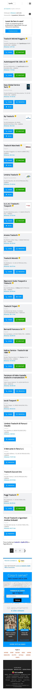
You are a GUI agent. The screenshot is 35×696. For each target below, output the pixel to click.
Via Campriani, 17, (9, 500)
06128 (18, 181)
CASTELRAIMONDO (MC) (11, 312)
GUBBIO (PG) (25, 151)
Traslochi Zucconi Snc (13, 472)
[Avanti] (24, 550)
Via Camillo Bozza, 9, (10, 288)
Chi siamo (8, 679)
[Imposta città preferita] (5, 3)
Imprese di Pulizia (8, 90)
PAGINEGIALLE (16, 674)
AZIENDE (28, 655)
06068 (21, 240)
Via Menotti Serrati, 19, (11, 525)
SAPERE (29, 652)
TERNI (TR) (7, 95)
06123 (16, 263)
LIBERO (6, 674)
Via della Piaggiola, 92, (10, 151)
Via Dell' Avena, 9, (9, 476)
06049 (22, 212)
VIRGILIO (11, 674)
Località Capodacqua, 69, (11, 43)
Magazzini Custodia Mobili (10, 178)
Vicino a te (21, 15)
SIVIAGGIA (8, 677)
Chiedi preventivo (13, 31)
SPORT (11, 652)
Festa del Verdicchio (24, 633)
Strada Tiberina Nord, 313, (12, 357)
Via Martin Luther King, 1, (11, 240)
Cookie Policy (26, 679)
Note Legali (14, 679)
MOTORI (17, 652)
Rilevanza (13, 13)
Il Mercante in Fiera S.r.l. (14, 449)
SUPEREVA (26, 677)
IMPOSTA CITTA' (17, 669)
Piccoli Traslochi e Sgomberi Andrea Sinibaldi (15, 519)
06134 (26, 357)
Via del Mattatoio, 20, (10, 122)
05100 (28, 93)
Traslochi (6, 41)
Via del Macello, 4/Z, (10, 181)
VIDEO (23, 652)
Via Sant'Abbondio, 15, (11, 66)
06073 (22, 288)
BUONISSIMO (20, 677)
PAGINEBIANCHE (15, 676)
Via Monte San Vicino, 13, (11, 311)
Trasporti (6, 64)
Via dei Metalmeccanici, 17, (12, 212)
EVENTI (17, 657)
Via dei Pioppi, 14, (9, 405)
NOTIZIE (6, 652)
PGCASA (9, 676)
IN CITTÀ (14, 655)
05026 (18, 122)
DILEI (27, 676)
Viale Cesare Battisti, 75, (11, 382)
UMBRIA (13, 45)
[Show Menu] (30, 3)
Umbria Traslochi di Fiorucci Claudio (15, 424)
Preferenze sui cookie (15, 681)
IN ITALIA (21, 655)
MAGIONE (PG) (23, 405)
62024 (20, 382)
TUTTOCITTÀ (22, 676)
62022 (21, 311)
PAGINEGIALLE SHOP (26, 674)
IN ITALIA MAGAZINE (8, 669)
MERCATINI (10, 630)
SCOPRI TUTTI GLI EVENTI (17, 644)
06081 (29, 43)
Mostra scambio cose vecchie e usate (10, 634)
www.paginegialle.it (22, 561)
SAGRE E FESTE (24, 630)
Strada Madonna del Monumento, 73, (15, 93)
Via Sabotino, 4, (9, 430)
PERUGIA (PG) (24, 181)
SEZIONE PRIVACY (27, 669)
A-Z (18, 13)
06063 (16, 405)
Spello (11, 3)
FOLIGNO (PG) (8, 68)
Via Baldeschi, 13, (9, 263)
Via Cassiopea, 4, (9, 334)
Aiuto (23, 681)
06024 (19, 151)
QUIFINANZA (14, 677)
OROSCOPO (7, 655)
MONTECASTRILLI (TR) (10, 124)
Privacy (20, 679)
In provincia (14, 15)
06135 (19, 453)
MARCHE (22, 312)
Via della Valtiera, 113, (11, 453)
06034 (26, 66)
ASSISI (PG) (7, 45)
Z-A (20, 13)
